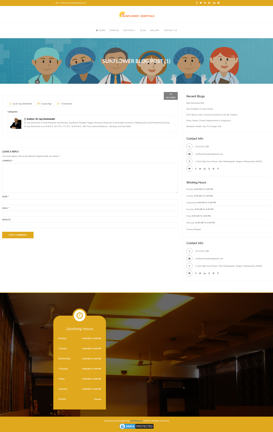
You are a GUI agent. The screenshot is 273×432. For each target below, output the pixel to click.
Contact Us (170, 30)
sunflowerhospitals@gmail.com (72, 3)
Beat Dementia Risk (195, 103)
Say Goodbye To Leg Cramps (199, 109)
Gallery (154, 30)
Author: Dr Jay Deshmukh (41, 119)
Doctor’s (129, 30)
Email (5, 208)
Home (101, 30)
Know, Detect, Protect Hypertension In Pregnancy (208, 120)
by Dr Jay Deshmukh (22, 104)
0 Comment (66, 104)
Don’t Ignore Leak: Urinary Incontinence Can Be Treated (211, 115)
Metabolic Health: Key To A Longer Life (203, 126)
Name (5, 197)
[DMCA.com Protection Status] (136, 426)
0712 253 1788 (202, 146)
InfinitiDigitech (136, 421)
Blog (143, 30)
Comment (7, 161)
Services (114, 30)
